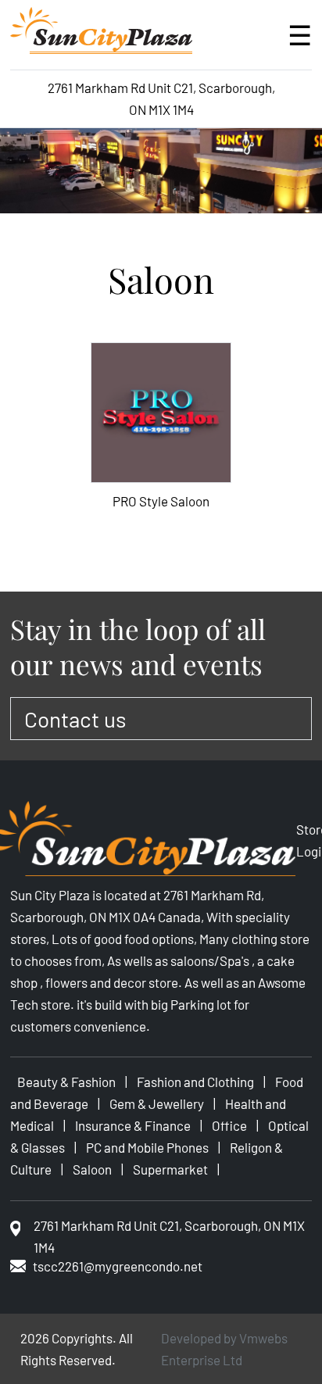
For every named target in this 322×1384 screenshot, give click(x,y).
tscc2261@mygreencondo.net (117, 1266)
